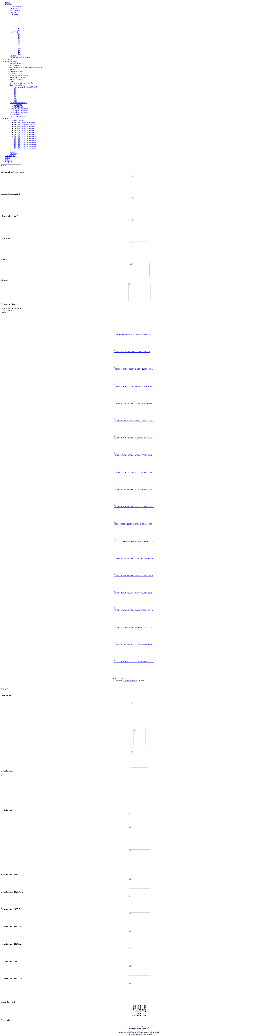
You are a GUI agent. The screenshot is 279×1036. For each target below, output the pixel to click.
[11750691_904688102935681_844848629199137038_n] (133, 610)
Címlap (3, 310)
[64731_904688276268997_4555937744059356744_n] (132, 334)
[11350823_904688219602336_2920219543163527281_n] (134, 438)
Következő (127, 681)
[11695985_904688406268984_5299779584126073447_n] (134, 489)
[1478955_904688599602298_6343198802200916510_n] (133, 369)
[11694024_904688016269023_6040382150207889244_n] (134, 455)
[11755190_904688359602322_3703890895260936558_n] (134, 644)
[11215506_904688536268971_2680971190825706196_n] (133, 403)
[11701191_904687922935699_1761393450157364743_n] (133, 524)
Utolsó (133, 681)
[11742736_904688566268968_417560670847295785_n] (133, 576)
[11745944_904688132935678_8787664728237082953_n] (134, 593)
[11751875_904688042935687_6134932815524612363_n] (134, 627)
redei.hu (138, 1034)
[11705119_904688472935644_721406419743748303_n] (133, 541)
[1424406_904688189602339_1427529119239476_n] (132, 352)
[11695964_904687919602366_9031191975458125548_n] (133, 472)
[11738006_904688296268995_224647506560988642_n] (133, 558)
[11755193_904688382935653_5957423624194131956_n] (134, 662)
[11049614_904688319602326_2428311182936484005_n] (133, 386)
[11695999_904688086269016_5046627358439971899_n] (134, 507)
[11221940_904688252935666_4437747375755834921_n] (134, 421)
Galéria (9, 310)
